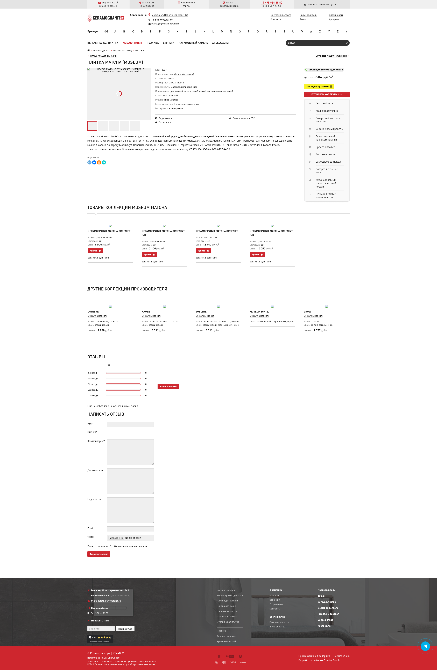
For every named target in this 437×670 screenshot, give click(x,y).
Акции (321, 596)
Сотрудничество (327, 601)
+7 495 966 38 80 (271, 2)
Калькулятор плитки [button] (318, 86)
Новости (274, 595)
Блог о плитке (277, 616)
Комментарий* (96, 441)
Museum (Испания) (259, 315)
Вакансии (275, 599)
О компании (276, 590)
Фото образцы (278, 626)
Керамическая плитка (102, 42)
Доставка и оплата (328, 607)
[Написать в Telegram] (425, 646)
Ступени (168, 42)
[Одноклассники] (99, 162)
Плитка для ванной (227, 600)
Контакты (275, 608)
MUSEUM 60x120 (259, 311)
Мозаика (152, 42)
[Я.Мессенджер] (104, 162)
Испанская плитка (227, 616)
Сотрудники (276, 604)
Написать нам (100, 620)
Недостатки (94, 499)
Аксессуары (220, 42)
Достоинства (95, 470)
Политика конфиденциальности (103, 657)
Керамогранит (132, 42)
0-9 (106, 31)
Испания (169, 78)
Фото (90, 536)
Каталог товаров (226, 590)
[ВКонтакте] (94, 162)
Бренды (92, 31)
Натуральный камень (193, 42)
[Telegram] (89, 162)
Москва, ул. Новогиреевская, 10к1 (170, 14)
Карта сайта (324, 625)
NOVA (103, 55)
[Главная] (88, 50)
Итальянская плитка (228, 621)
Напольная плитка (227, 611)
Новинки (222, 630)
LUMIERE (331, 55)
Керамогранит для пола (230, 595)
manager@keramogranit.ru (165, 23)
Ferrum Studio (342, 656)
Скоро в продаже (226, 636)
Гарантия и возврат (328, 613)
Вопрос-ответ (325, 619)
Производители (326, 590)
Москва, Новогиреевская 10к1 (110, 590)
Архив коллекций (226, 641)
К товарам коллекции (325, 94)
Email (90, 528)
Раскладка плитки (279, 622)
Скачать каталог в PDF (243, 118)
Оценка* (92, 432)
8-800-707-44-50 (272, 6)
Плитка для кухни (226, 605)
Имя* (90, 423)
